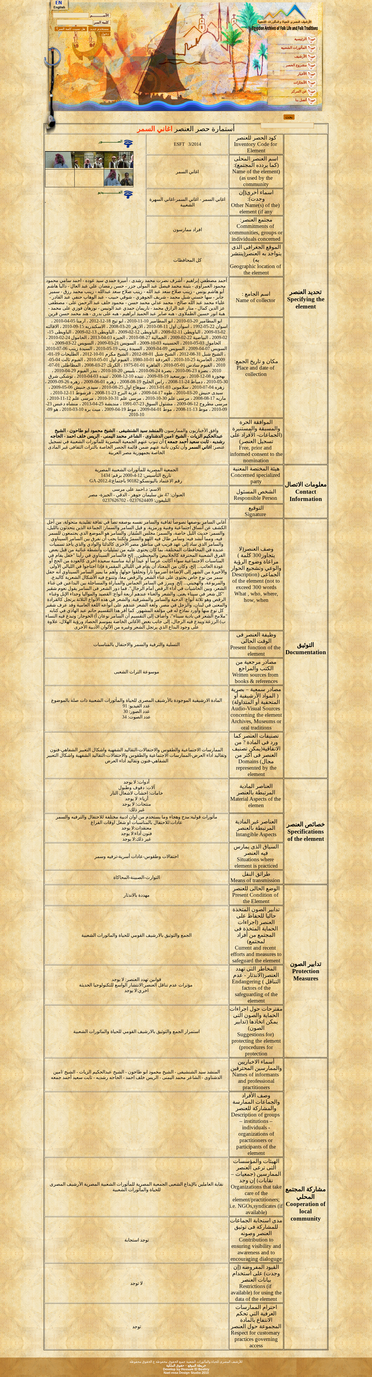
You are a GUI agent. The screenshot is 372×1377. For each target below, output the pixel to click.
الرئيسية (300, 39)
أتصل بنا (301, 100)
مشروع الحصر (296, 65)
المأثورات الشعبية (294, 48)
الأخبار (302, 74)
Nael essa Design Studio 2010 (186, 1372)
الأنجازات (300, 83)
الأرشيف (300, 56)
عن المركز (299, 91)
